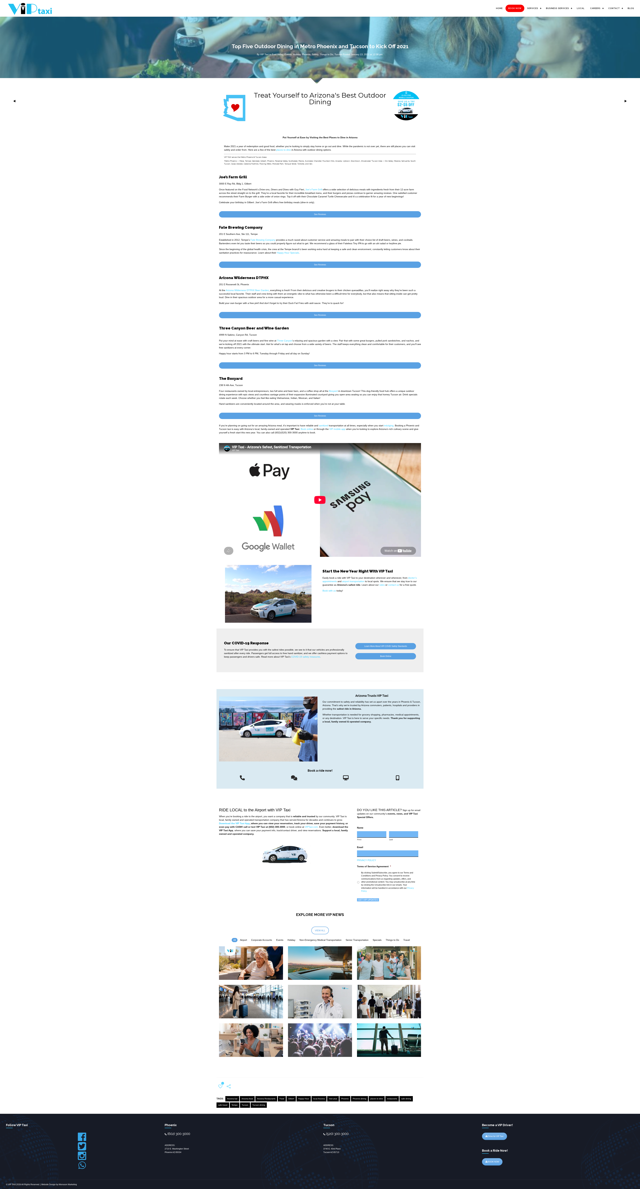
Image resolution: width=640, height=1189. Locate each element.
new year (333, 1099)
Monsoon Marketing (68, 1184)
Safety (315, 54)
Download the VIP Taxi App (234, 823)
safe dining (406, 1099)
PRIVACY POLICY (366, 860)
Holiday (297, 54)
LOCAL (580, 8)
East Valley (277, 54)
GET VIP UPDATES (368, 900)
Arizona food (247, 1099)
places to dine (376, 1099)
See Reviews (320, 214)
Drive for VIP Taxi (496, 1136)
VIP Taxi (264, 54)
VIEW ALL (320, 930)
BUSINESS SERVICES (557, 8)
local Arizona (319, 1099)
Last (391, 840)
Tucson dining (258, 1105)
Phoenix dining (359, 1099)
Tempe (235, 1105)
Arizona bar (232, 1099)
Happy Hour (303, 1099)
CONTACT (614, 8)
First (359, 840)
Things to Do (326, 54)
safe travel (223, 1105)
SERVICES (532, 8)
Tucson (338, 54)
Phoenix (306, 54)
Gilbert (291, 1099)
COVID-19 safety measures (305, 656)
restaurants (392, 1099)
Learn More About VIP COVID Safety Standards (385, 646)
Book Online (385, 656)
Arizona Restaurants (266, 1099)
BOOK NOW (515, 8)
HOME (499, 8)
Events (288, 54)
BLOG (631, 8)
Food (282, 1099)
